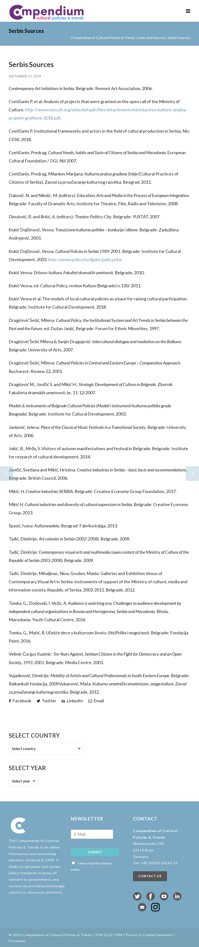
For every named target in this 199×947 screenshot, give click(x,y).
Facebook (21, 700)
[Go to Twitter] (137, 899)
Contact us (150, 876)
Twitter (48, 700)
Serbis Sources (31, 64)
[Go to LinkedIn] (177, 899)
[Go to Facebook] (150, 899)
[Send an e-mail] (142, 909)
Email (98, 700)
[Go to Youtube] (164, 899)
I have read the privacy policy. (91, 866)
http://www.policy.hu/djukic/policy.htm (85, 259)
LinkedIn (74, 700)
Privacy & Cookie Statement (149, 935)
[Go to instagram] (155, 909)
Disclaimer (17, 941)
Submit (95, 852)
